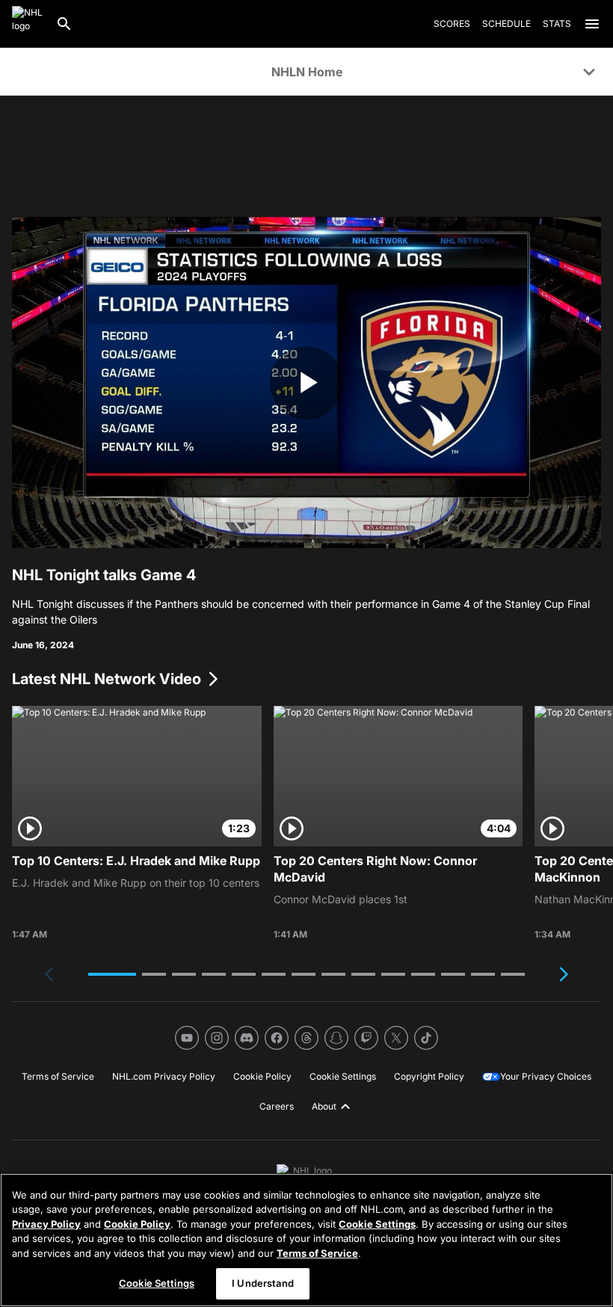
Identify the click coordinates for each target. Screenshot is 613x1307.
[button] (112, 974)
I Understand (263, 1283)
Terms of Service (317, 1253)
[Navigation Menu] (592, 24)
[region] (306, 1240)
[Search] (64, 24)
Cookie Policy (137, 1224)
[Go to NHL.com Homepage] (27, 24)
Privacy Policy (46, 1224)
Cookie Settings (377, 1224)
